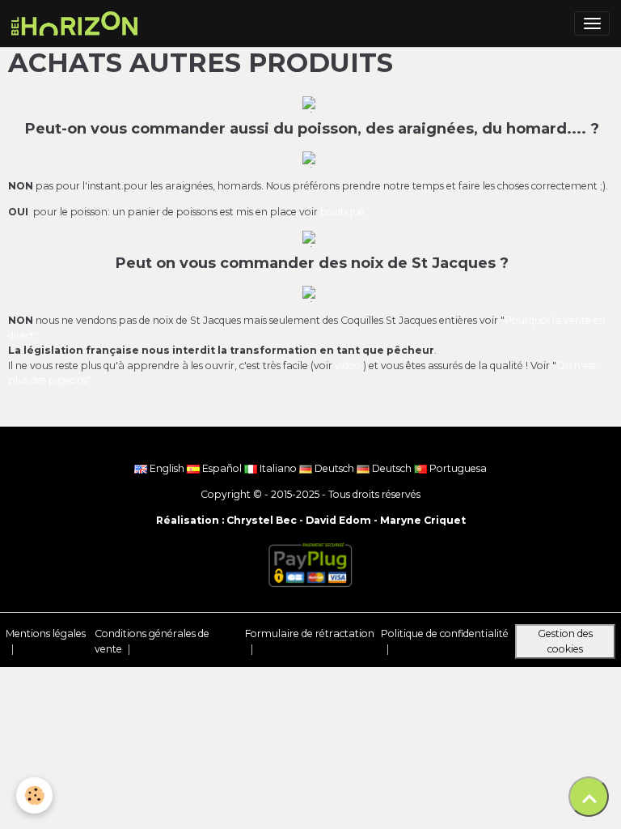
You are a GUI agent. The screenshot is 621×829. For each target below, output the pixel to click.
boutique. (343, 212)
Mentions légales (46, 633)
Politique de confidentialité (445, 633)
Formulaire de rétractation (309, 633)
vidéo (349, 365)
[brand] (77, 23)
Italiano (278, 468)
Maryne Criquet (423, 520)
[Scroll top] (588, 796)
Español (222, 468)
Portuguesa (457, 468)
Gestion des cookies (565, 640)
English (167, 468)
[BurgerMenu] (592, 23)
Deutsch (334, 468)
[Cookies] (34, 795)
